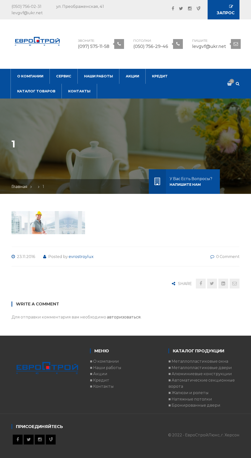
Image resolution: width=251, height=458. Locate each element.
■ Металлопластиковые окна (198, 361)
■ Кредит (99, 380)
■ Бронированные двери (194, 405)
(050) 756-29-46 (150, 46)
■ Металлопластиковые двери (200, 367)
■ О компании (104, 361)
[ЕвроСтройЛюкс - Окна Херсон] (37, 41)
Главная (19, 186)
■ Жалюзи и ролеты (188, 392)
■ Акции (98, 374)
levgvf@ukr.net (209, 46)
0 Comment (227, 256)
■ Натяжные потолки (190, 399)
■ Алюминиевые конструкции (200, 374)
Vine (196, 8)
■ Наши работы (105, 367)
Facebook (170, 8)
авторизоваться (124, 317)
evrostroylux (81, 256)
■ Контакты (102, 386)
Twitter (178, 8)
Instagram (187, 8)
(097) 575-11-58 (93, 46)
